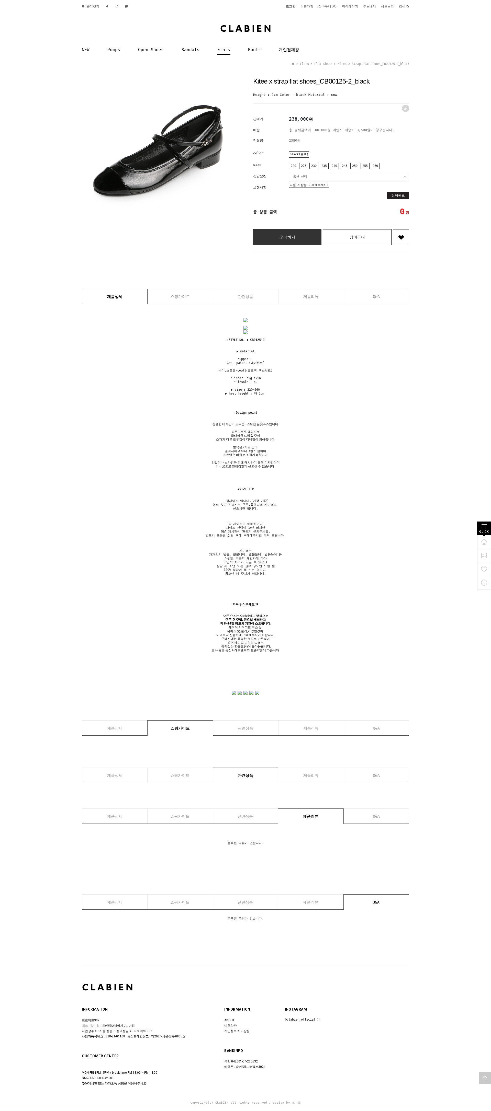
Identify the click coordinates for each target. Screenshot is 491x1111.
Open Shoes (151, 49)
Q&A (376, 296)
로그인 (291, 6)
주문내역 (369, 6)
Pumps (113, 49)
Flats (223, 49)
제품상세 (114, 296)
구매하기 (287, 237)
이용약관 (230, 1025)
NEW (86, 49)
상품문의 (387, 6)
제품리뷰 (311, 296)
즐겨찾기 (92, 6)
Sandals (190, 49)
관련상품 (245, 296)
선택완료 (398, 195)
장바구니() (327, 6)
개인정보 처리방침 (237, 1031)
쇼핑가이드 (180, 296)
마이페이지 (350, 6)
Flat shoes (323, 64)
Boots (254, 49)
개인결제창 (289, 49)
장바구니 (357, 237)
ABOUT (229, 1020)
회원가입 (306, 6)
